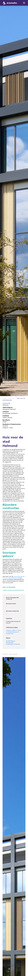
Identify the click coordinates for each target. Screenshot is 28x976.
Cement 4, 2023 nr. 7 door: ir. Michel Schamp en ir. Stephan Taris (13, 632)
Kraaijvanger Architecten (13, 644)
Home (4, 398)
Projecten (12, 398)
